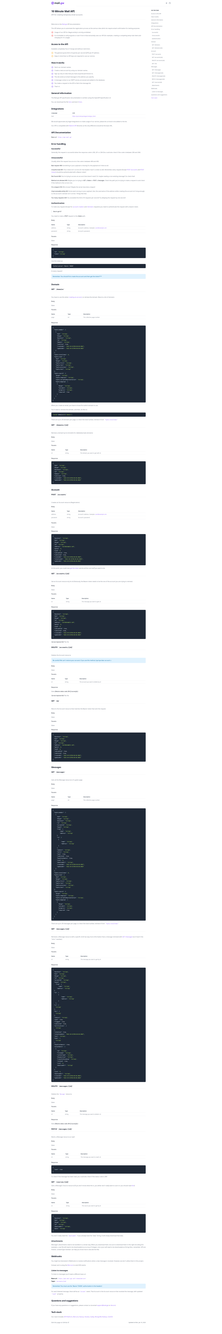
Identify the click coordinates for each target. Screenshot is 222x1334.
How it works (155, 17)
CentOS (110, 1317)
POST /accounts (132, 170)
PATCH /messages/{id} (158, 79)
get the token (74, 568)
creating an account (75, 297)
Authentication (156, 38)
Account (153, 51)
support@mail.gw (102, 1305)
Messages (154, 66)
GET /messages (127, 937)
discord (113, 1305)
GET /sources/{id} (157, 82)
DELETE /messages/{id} (158, 76)
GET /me (154, 63)
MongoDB (98, 1317)
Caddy (92, 1317)
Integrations (154, 23)
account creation (78, 207)
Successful (155, 32)
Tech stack (154, 98)
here (70, 102)
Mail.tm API (73, 126)
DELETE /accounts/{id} (158, 60)
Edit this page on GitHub (59, 1322)
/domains (90, 207)
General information (157, 20)
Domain (153, 42)
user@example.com (101, 228)
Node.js (104, 1317)
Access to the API (156, 13)
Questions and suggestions (159, 95)
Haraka (87, 1317)
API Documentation (156, 26)
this (133, 1186)
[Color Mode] (166, 3)
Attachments (155, 85)
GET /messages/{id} (157, 73)
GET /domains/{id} (157, 48)
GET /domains (156, 45)
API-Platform (68, 1317)
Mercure (70, 1265)
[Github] (170, 3)
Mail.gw (64, 24)
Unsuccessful (156, 35)
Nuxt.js (81, 1317)
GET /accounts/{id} (157, 57)
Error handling (155, 29)
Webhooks (154, 88)
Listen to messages (157, 91)
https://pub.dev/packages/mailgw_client (84, 116)
